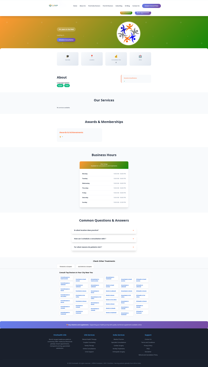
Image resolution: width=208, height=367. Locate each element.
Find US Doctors (108, 6)
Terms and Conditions (148, 342)
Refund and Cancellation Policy (148, 355)
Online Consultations (89, 349)
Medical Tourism (119, 339)
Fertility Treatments (119, 349)
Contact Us (136, 6)
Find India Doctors (94, 6)
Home (75, 6)
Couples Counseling (89, 342)
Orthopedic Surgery (119, 352)
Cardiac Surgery (119, 345)
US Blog (127, 6)
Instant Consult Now (151, 6)
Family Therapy (89, 345)
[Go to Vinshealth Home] (53, 6)
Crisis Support (89, 352)
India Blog (119, 6)
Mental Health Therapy (89, 339)
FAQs (148, 349)
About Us (83, 6)
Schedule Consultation (66, 40)
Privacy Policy (148, 345)
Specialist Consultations (118, 342)
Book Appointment (143, 13)
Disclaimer (148, 352)
